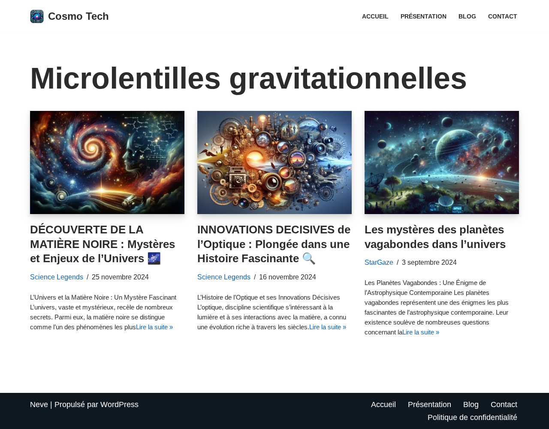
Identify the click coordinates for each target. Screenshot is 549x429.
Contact (502, 16)
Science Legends (56, 277)
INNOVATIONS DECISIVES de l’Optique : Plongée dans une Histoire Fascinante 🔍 (273, 244)
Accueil (375, 16)
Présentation (423, 16)
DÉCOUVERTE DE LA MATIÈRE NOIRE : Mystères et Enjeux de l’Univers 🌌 (102, 244)
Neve (39, 404)
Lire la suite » (154, 327)
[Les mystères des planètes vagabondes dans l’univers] (442, 162)
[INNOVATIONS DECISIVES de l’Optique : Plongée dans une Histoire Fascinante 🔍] (274, 162)
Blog (467, 16)
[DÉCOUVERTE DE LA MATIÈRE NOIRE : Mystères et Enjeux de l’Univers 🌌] (107, 162)
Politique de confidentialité (472, 417)
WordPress (119, 404)
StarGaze (379, 262)
